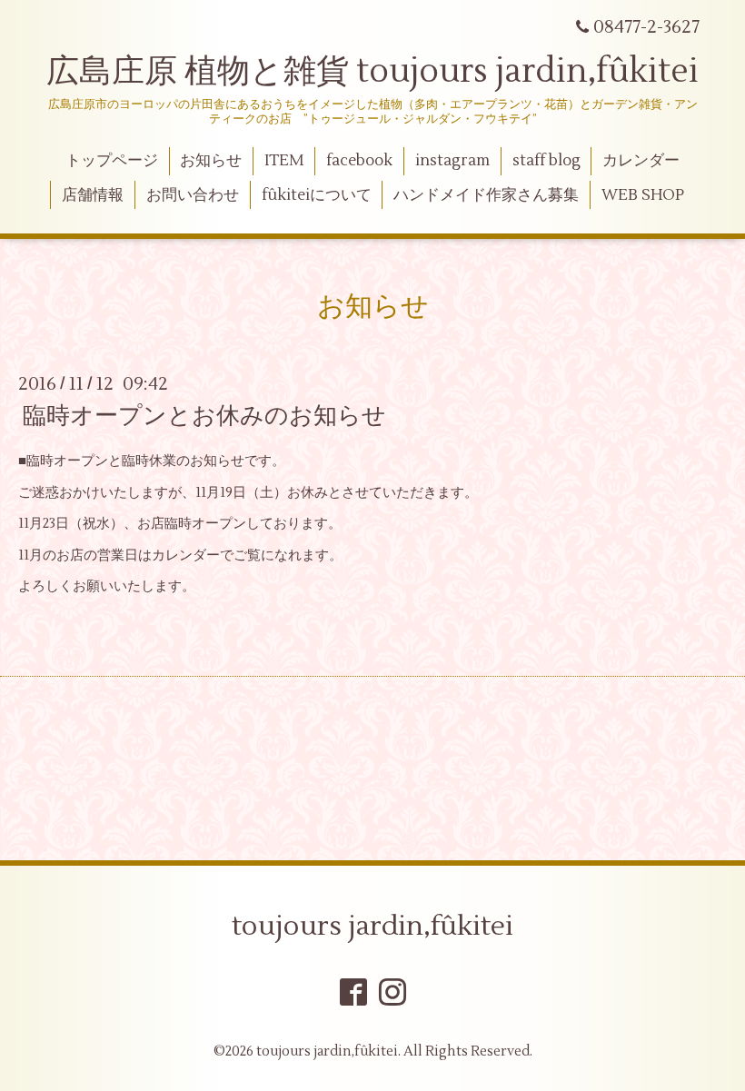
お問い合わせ (192, 195)
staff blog (546, 161)
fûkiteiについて (317, 195)
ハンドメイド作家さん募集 (486, 195)
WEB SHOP (642, 195)
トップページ (111, 161)
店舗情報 (93, 195)
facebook (359, 161)
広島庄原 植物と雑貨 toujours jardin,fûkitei (372, 72)
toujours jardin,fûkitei (372, 926)
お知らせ (211, 161)
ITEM (283, 161)
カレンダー (641, 161)
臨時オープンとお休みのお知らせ (204, 416)
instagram (452, 161)
